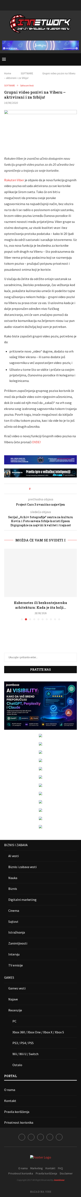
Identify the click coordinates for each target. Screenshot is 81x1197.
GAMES (9, 977)
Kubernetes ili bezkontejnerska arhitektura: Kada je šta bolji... (40, 604)
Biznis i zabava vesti (22, 867)
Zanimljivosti (17, 943)
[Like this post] (33, 489)
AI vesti (13, 856)
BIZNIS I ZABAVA (16, 845)
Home (7, 73)
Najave (13, 999)
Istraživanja (16, 932)
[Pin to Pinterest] (45, 489)
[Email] (51, 5)
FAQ (60, 1168)
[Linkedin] (40, 5)
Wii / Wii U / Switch (25, 1054)
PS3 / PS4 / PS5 (23, 1043)
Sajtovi (13, 921)
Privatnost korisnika (18, 1122)
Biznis (12, 889)
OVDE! (36, 442)
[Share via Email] (49, 489)
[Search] (77, 59)
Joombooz (59, 1179)
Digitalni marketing (22, 899)
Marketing (36, 1168)
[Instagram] (35, 5)
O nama (9, 1090)
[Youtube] (46, 5)
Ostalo (17, 1065)
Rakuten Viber (14, 180)
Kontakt (10, 1101)
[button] (7, 584)
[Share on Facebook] (37, 489)
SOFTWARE (27, 73)
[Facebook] (30, 5)
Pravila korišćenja (16, 1112)
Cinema (13, 910)
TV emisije (15, 965)
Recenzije (15, 1010)
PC (14, 1021)
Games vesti (17, 988)
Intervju (14, 954)
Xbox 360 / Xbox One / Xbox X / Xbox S (38, 1032)
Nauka (12, 878)
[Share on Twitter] (41, 489)
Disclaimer (66, 1173)
